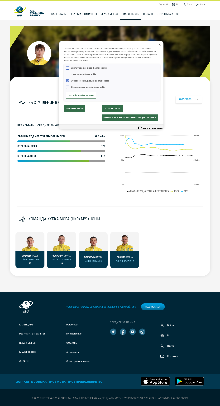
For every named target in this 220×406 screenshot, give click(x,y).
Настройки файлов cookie (172, 398)
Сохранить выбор (75, 108)
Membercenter (74, 333)
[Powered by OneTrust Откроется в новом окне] (149, 127)
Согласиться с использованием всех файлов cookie (129, 118)
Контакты (172, 356)
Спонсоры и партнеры (78, 361)
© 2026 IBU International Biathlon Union (55, 398)
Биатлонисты (27, 352)
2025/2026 (185, 99)
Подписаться (152, 307)
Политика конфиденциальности (101, 398)
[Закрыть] (159, 44)
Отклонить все (112, 108)
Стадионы (71, 343)
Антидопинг (72, 352)
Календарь (26, 324)
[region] (111, 85)
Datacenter (72, 324)
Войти (170, 325)
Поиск (170, 345)
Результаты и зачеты (32, 333)
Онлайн (148, 14)
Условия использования (139, 398)
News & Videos (27, 343)
